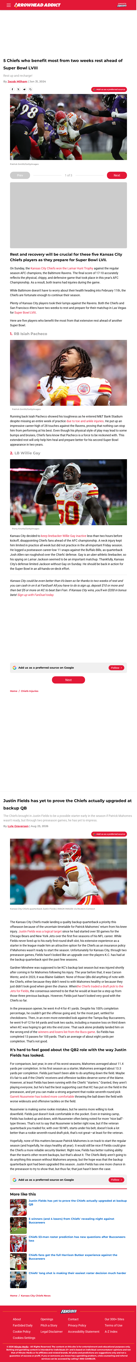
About (17, 1319)
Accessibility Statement (83, 1331)
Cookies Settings (24, 1338)
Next (117, 175)
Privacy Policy (77, 1325)
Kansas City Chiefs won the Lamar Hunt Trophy (62, 268)
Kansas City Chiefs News (35, 1295)
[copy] (30, 89)
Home (13, 691)
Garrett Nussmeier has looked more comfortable (42, 1096)
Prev (20, 175)
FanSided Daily (23, 1325)
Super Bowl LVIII (25, 312)
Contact (73, 1319)
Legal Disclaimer (52, 1331)
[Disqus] (75, 740)
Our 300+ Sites (114, 1319)
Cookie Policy (22, 1331)
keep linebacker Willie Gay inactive (63, 536)
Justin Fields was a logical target (40, 931)
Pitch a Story (49, 1325)
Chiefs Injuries (29, 691)
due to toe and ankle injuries (85, 421)
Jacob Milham (17, 81)
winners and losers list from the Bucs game (66, 1032)
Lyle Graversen (18, 826)
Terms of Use (113, 1325)
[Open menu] (9, 5)
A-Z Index (111, 1331)
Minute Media (21, 1346)
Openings (47, 1319)
